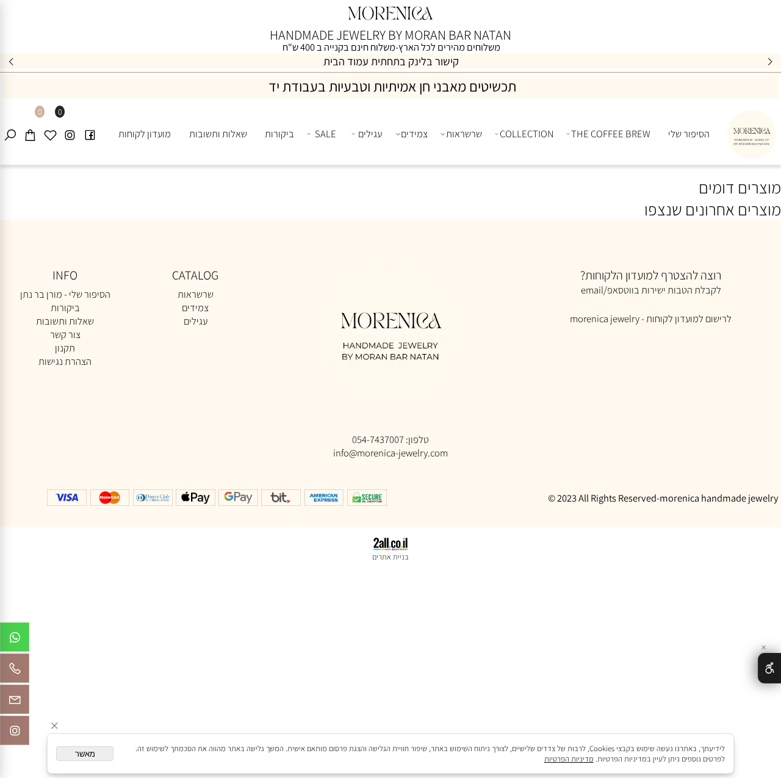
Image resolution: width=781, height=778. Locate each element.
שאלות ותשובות (218, 133)
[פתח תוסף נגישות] (769, 668)
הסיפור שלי (689, 133)
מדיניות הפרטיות (569, 759)
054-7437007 (378, 439)
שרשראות (464, 133)
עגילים (370, 133)
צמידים (414, 133)
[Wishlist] (50, 134)
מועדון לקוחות (144, 133)
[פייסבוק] (89, 134)
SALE (325, 133)
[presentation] (11, 61)
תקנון (65, 348)
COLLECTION (526, 133)
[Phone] (14, 671)
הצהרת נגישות (65, 361)
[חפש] (9, 134)
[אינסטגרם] (69, 134)
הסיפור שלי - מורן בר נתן (65, 294)
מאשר (85, 753)
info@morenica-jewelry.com (390, 452)
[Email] (14, 702)
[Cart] (29, 134)
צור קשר (65, 334)
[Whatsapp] (14, 640)
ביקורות (279, 133)
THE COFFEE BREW (610, 133)
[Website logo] (749, 131)
